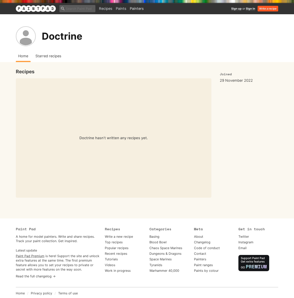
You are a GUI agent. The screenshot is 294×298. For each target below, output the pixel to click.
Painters (137, 8)
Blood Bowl (158, 242)
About (198, 237)
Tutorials (111, 259)
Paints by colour (206, 271)
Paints (121, 8)
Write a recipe (268, 8)
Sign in (250, 8)
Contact (200, 254)
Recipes (105, 8)
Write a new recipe (119, 237)
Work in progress (118, 271)
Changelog (202, 242)
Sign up (236, 8)
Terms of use (68, 293)
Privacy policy (41, 293)
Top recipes (114, 242)
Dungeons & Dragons (165, 254)
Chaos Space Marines (165, 248)
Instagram (245, 242)
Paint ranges (203, 265)
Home (20, 293)
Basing (154, 237)
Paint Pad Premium (30, 256)
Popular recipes (116, 248)
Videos (110, 265)
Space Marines (160, 259)
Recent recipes (116, 254)
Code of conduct (207, 248)
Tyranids (155, 265)
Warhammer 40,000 (164, 271)
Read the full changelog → (36, 276)
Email (242, 248)
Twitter (243, 237)
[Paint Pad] (36, 8)
